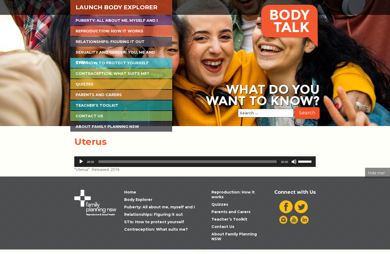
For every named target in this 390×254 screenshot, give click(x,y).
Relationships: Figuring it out (110, 41)
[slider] (305, 161)
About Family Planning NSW (107, 126)
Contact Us (89, 116)
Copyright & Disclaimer (209, 251)
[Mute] (294, 161)
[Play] (81, 161)
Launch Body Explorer (116, 7)
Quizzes (84, 84)
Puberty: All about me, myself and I (117, 20)
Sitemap (235, 251)
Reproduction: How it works (109, 31)
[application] (195, 161)
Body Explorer (138, 199)
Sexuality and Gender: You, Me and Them (115, 53)
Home (130, 192)
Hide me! (376, 173)
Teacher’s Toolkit (97, 105)
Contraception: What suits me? (112, 73)
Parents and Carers (99, 94)
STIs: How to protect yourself (112, 63)
